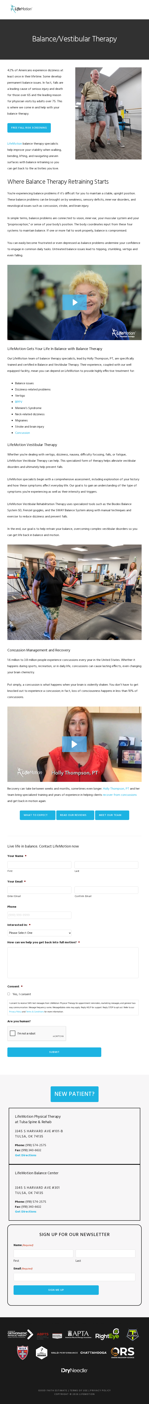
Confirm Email (83, 896)
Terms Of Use (79, 1391)
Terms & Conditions (35, 1012)
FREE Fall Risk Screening (29, 128)
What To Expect (36, 815)
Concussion (22, 433)
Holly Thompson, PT (116, 788)
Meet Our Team (110, 815)
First (10, 871)
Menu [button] (137, 8)
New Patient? (75, 1094)
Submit (54, 1052)
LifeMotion (21, 9)
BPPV (18, 402)
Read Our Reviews (73, 815)
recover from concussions (120, 795)
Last (77, 871)
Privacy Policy (15, 1012)
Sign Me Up (56, 1290)
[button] (74, 744)
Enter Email (14, 896)
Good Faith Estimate (52, 1391)
